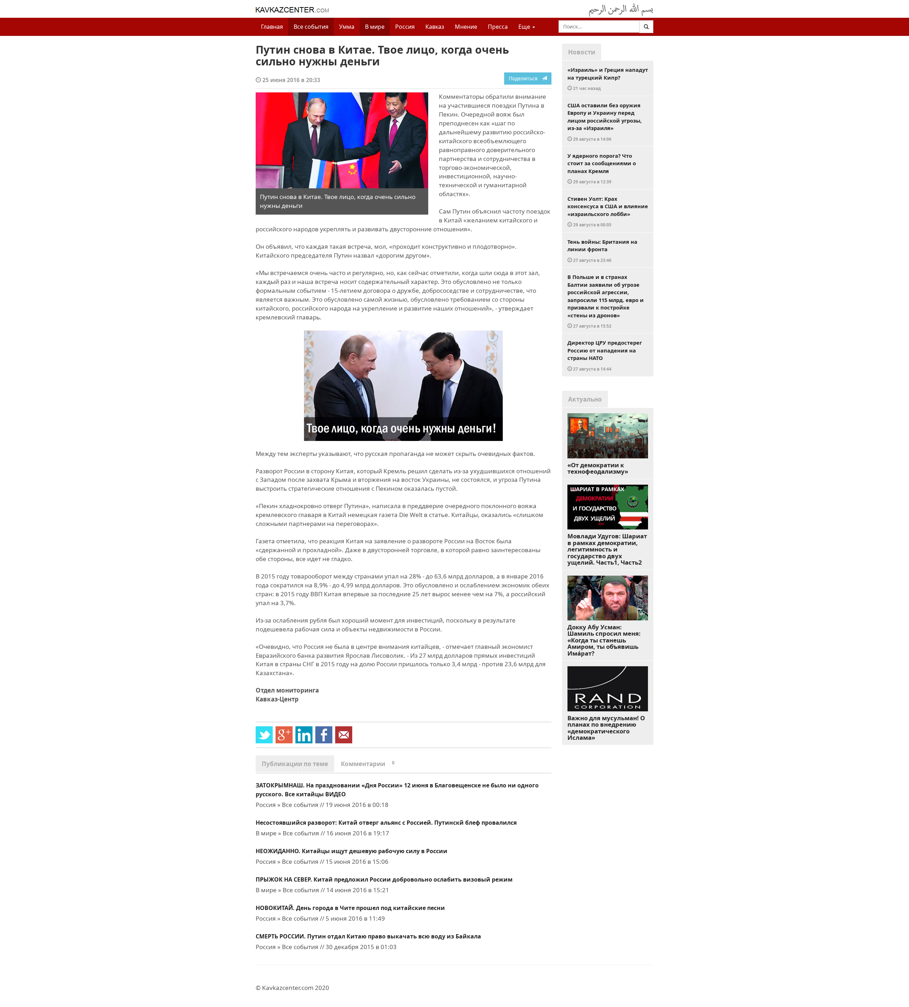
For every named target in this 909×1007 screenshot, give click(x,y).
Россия (405, 27)
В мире (375, 27)
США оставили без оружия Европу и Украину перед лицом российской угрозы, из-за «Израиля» (604, 122)
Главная (272, 27)
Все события (311, 27)
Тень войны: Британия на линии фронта (602, 250)
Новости (581, 52)
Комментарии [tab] (367, 764)
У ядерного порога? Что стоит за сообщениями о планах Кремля (601, 168)
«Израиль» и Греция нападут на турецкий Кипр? (607, 78)
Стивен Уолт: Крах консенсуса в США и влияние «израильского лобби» (607, 211)
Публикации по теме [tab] (295, 764)
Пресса (498, 27)
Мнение (466, 27)
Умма (346, 27)
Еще (525, 27)
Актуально (585, 399)
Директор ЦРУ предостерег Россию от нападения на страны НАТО (604, 355)
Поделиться (525, 78)
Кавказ (434, 27)
